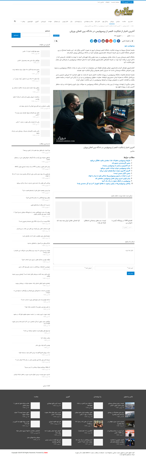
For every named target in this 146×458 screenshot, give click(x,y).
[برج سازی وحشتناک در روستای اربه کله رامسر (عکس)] (129, 414)
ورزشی (112, 21)
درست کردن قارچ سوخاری (54, 403)
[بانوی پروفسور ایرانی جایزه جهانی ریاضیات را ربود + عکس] (98, 414)
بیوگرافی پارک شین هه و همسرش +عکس (28, 60)
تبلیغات (107, 2)
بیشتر (23, 21)
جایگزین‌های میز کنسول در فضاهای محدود (38, 243)
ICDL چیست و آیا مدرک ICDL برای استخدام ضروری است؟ (34, 221)
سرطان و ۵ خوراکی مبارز (33, 437)
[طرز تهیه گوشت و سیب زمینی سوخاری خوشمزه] (66, 442)
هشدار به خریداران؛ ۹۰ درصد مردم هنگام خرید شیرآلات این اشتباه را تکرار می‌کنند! (32, 251)
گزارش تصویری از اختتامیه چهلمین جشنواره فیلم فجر (117, 441)
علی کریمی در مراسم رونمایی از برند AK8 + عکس (116, 432)
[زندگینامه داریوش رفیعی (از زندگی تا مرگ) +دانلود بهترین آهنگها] (45, 99)
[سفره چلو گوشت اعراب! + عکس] (45, 53)
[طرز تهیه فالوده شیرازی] (66, 424)
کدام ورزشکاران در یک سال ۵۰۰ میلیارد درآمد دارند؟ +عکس (84, 441)
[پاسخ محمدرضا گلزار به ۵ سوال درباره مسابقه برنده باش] (45, 72)
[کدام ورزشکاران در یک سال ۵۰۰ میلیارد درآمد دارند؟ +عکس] (98, 442)
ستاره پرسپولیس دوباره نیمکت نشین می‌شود (115, 168)
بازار (71, 21)
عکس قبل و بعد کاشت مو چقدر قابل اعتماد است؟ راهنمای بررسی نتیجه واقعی (31, 275)
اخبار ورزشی (56, 35)
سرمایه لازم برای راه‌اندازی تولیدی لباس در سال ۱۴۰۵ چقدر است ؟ (32, 360)
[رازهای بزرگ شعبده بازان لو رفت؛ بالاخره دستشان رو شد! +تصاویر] (45, 90)
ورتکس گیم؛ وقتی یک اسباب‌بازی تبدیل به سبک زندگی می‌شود (33, 183)
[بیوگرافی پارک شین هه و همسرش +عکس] (45, 62)
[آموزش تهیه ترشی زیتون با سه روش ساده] (66, 433)
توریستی (43, 21)
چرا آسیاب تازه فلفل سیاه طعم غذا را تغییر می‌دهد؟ (36, 150)
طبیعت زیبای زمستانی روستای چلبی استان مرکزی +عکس (116, 404)
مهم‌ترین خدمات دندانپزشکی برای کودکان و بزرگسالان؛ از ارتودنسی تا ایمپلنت (32, 291)
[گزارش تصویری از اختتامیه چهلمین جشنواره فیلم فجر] (129, 442)
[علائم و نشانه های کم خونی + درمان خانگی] (35, 405)
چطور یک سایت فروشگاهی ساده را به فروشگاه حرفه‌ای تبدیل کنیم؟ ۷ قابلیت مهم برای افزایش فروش (32, 213)
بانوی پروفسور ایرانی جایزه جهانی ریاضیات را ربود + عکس (83, 413)
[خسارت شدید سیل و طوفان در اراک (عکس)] (129, 424)
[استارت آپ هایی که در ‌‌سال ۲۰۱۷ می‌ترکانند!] (98, 424)
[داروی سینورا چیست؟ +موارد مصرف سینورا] (35, 414)
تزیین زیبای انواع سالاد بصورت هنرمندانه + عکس (53, 413)
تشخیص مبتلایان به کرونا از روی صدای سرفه (28, 431)
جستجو (47, 31)
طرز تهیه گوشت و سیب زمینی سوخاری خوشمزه (53, 441)
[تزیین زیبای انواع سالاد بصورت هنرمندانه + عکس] (66, 414)
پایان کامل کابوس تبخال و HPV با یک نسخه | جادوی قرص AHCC (32, 167)
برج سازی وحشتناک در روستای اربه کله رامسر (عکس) (116, 413)
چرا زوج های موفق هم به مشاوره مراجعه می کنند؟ (36, 331)
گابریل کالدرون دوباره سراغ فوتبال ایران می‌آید (115, 171)
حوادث (50, 21)
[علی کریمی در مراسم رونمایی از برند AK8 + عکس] (129, 433)
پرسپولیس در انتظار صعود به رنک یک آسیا (116, 181)
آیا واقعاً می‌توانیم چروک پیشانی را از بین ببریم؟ (37, 367)
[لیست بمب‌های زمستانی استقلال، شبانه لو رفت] (94, 209)
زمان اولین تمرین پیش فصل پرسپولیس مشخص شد (112, 178)
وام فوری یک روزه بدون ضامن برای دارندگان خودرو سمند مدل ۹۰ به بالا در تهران (31, 175)
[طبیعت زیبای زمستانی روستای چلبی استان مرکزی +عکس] (129, 405)
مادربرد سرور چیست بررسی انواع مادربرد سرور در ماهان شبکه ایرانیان (32, 374)
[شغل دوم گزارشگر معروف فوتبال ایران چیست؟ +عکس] (45, 115)
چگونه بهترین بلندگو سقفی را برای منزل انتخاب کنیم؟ (36, 260)
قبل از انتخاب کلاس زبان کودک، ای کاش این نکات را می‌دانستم (33, 229)
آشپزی (37, 21)
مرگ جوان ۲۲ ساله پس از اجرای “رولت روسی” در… (26, 79)
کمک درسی (46, 386)
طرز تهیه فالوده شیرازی (55, 422)
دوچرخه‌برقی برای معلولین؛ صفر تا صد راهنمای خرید (36, 236)
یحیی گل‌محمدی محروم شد (121, 163)
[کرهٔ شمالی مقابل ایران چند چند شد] (67, 209)
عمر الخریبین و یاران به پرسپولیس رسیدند (116, 165)
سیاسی (118, 21)
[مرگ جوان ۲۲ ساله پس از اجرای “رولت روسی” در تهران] (45, 81)
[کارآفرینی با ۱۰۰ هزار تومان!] (98, 433)
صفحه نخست (115, 2)
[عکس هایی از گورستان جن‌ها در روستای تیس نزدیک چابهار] (45, 133)
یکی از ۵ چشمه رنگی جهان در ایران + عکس (27, 122)
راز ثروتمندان (78, 21)
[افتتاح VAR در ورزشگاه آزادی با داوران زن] (120, 209)
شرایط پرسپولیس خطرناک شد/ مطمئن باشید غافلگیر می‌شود (110, 160)
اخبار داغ (97, 21)
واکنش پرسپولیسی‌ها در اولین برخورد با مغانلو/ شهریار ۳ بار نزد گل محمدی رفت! (103, 183)
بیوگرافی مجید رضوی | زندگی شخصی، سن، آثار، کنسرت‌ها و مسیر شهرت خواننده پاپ (31, 322)
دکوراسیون (30, 21)
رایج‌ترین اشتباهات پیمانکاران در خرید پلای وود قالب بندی (34, 267)
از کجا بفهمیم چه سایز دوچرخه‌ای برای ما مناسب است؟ (35, 300)
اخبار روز (130, 21)
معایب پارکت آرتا (45, 338)
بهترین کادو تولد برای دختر (43, 345)
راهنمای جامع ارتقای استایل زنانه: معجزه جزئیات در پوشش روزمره (33, 283)
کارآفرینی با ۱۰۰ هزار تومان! (85, 431)
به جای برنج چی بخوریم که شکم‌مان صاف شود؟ (37, 307)
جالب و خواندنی (88, 21)
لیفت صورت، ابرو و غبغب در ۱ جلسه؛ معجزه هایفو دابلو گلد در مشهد (31, 314)
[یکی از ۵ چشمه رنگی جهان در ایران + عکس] (45, 124)
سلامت (124, 21)
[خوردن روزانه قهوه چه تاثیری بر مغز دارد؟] (35, 424)
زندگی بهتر (105, 21)
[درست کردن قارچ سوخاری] (66, 405)
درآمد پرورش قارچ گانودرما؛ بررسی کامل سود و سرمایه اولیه (34, 353)
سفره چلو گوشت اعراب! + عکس (31, 51)
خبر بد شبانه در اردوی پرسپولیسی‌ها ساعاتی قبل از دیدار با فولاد (109, 176)
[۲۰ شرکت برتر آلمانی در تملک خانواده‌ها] (98, 405)
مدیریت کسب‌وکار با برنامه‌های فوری (40, 205)
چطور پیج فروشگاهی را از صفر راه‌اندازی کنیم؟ (38, 198)
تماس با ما (101, 2)
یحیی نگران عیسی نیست (122, 173)
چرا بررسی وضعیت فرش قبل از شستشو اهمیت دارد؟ (36, 190)
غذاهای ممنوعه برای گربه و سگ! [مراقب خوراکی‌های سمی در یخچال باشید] (32, 158)
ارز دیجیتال (57, 21)
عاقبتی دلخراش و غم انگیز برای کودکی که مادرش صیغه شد (34, 106)
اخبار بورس (65, 21)
